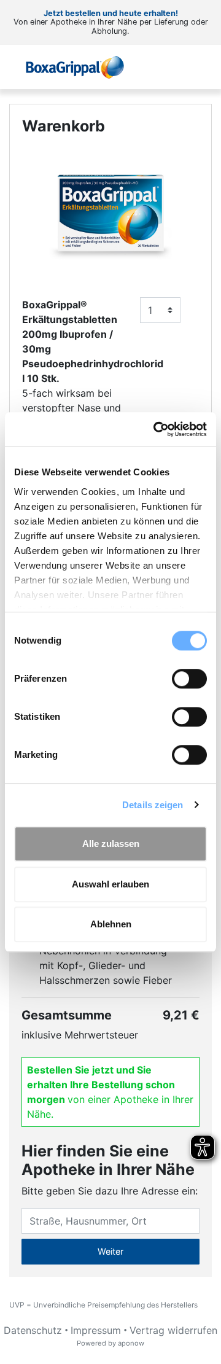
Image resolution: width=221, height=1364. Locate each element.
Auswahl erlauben (110, 884)
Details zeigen (152, 805)
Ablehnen (110, 924)
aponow (131, 1343)
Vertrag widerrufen (173, 1330)
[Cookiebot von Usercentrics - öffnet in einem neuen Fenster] (156, 429)
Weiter (110, 1251)
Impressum (96, 1330)
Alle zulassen (110, 843)
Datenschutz (33, 1330)
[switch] (189, 678)
